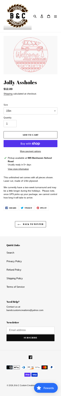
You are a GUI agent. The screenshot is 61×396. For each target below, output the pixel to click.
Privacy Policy (14, 261)
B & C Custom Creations (25, 385)
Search (10, 252)
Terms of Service (16, 286)
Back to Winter (33, 224)
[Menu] (55, 16)
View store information (18, 169)
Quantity (8, 117)
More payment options (30, 151)
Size (6, 105)
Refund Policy (14, 269)
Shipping (8, 93)
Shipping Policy (15, 278)
